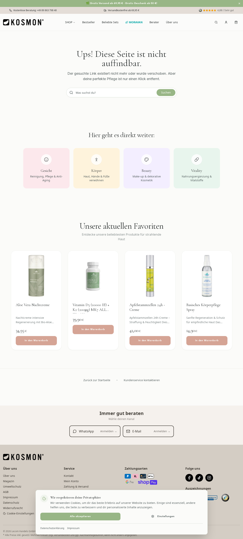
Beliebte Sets (110, 22)
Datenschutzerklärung (52, 528)
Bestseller (88, 22)
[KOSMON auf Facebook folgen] (189, 478)
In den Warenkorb (36, 340)
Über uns (172, 22)
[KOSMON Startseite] (24, 22)
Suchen (166, 92)
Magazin (8, 481)
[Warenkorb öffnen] (236, 22)
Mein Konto (71, 481)
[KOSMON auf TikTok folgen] (199, 478)
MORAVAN (136, 22)
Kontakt (69, 476)
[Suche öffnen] (216, 22)
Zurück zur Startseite (96, 380)
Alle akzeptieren (80, 516)
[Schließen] (239, 3)
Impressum (73, 528)
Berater (154, 22)
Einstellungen (165, 516)
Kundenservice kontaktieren (142, 380)
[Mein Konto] (226, 22)
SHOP (68, 22)
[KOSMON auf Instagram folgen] (209, 478)
